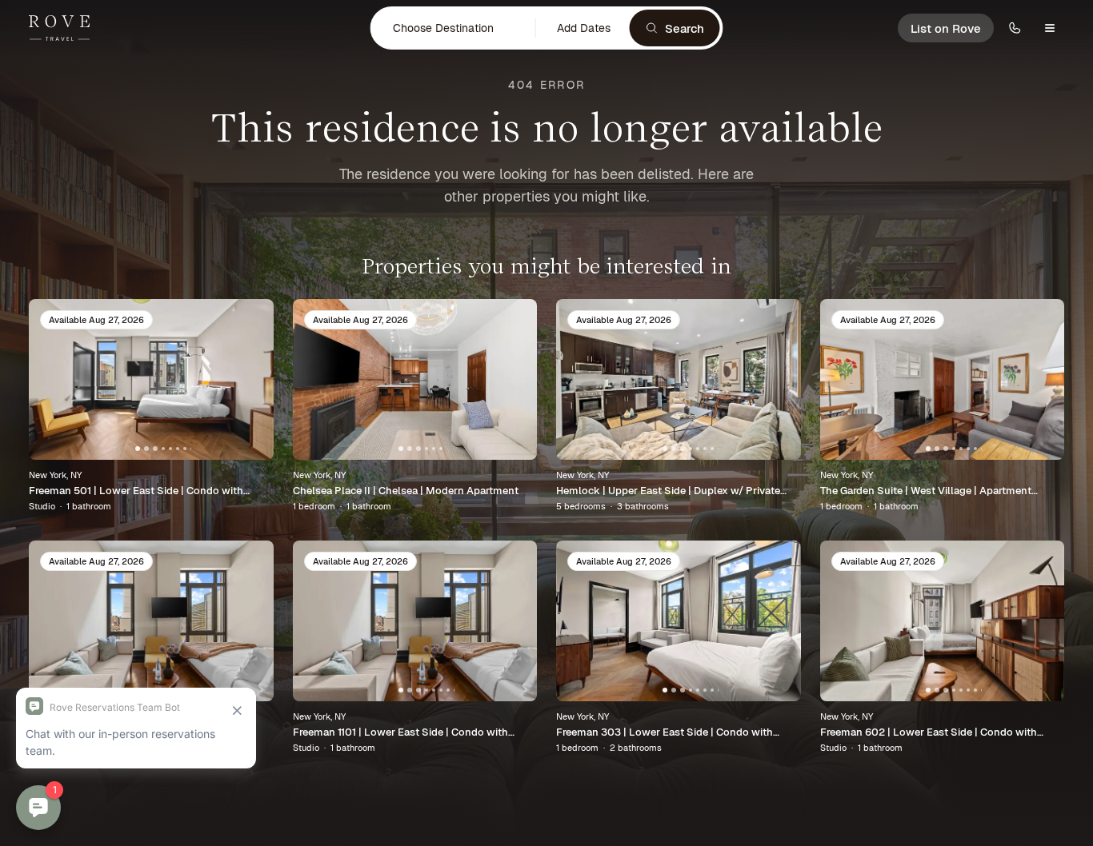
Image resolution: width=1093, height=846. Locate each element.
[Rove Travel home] (59, 28)
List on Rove (946, 28)
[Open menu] (1049, 28)
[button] (454, 28)
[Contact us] (1014, 28)
